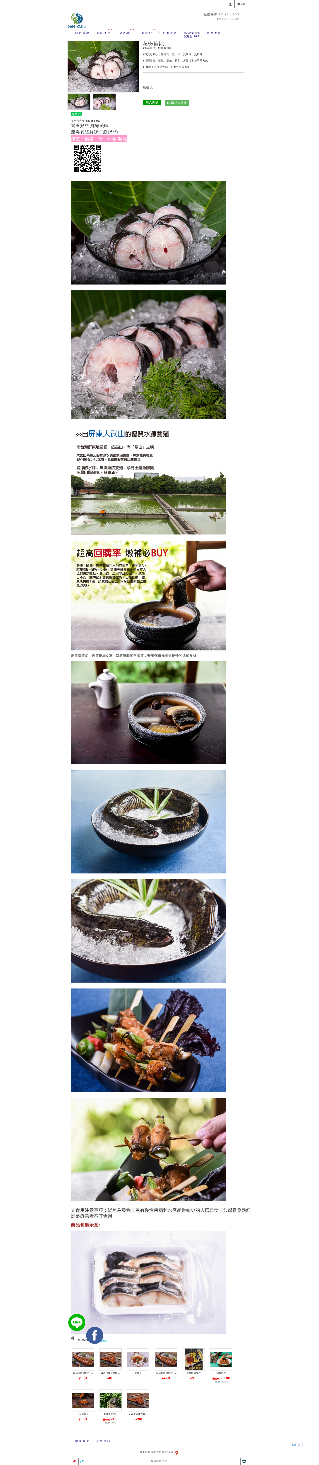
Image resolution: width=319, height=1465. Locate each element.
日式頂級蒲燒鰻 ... (83, 1373)
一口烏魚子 (83, 1414)
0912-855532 (228, 19)
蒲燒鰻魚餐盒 (193, 1373)
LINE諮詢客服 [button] (177, 102)
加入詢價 (152, 102)
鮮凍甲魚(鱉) (111, 1414)
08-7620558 (229, 14)
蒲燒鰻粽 (221, 1373)
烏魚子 (138, 1373)
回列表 (296, 1444)
